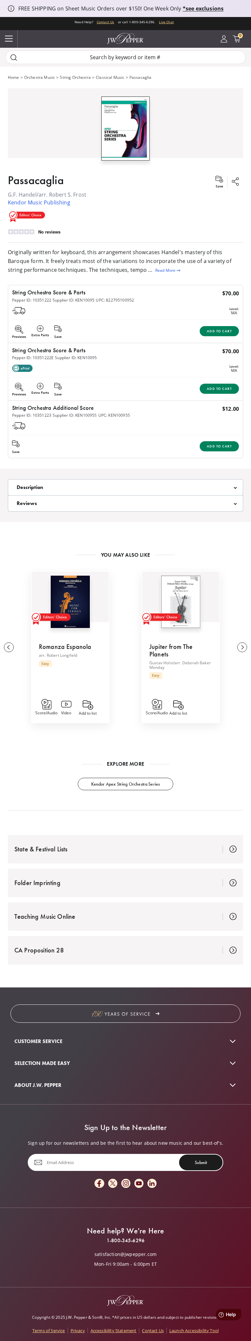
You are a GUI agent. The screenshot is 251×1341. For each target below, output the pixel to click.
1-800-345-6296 (125, 1241)
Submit (201, 1162)
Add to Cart (219, 331)
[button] (125, 127)
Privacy (78, 1330)
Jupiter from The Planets (171, 650)
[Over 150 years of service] (125, 1013)
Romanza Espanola (65, 646)
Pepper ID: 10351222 (31, 300)
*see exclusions (203, 8)
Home (13, 77)
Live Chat (166, 22)
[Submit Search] (14, 57)
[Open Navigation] (9, 39)
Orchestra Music (39, 77)
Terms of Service (48, 1330)
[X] (112, 1184)
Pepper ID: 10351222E (33, 357)
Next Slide (242, 647)
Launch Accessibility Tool (194, 1330)
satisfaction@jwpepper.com (125, 1254)
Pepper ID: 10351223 (31, 415)
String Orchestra (75, 77)
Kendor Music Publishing (39, 202)
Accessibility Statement (114, 1330)
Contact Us (105, 22)
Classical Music (110, 77)
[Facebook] (99, 1184)
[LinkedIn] (152, 1184)
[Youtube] (138, 1184)
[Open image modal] (125, 131)
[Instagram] (125, 1184)
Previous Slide (9, 647)
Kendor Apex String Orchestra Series (125, 784)
